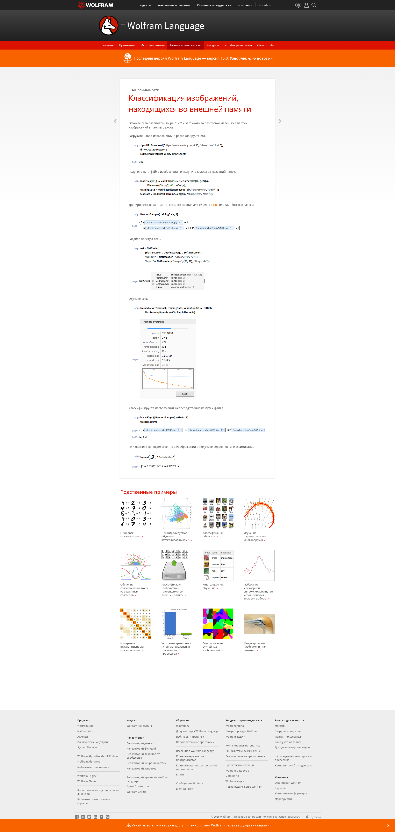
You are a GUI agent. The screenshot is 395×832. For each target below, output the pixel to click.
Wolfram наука (234, 781)
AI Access (82, 736)
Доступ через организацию (292, 747)
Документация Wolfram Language (197, 731)
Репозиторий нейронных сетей (146, 763)
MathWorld (232, 776)
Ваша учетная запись (288, 742)
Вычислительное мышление (243, 751)
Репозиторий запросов (141, 768)
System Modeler (87, 747)
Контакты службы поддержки (294, 765)
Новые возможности (185, 45)
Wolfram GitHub (136, 792)
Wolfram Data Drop (237, 770)
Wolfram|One (85, 726)
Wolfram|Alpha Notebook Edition (97, 756)
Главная (107, 45)
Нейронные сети (144, 90)
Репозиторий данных (140, 743)
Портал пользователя (288, 736)
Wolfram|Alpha (234, 726)
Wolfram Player (86, 781)
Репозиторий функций (141, 748)
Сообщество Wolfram (189, 783)
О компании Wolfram (288, 783)
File (215, 205)
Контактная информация (291, 793)
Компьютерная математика (242, 745)
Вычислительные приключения (245, 756)
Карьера (280, 788)
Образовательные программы (195, 742)
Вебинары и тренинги (190, 736)
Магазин (280, 726)
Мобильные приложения (93, 767)
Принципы (127, 45)
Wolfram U (182, 726)
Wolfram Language (163, 25)
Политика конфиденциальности (281, 816)
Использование (153, 45)
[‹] (115, 96)
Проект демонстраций (239, 765)
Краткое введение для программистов (190, 758)
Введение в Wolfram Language (195, 751)
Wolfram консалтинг (139, 726)
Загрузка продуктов (288, 731)
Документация (241, 45)
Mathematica (85, 731)
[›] (280, 96)
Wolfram (225, 816)
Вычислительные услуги (92, 742)
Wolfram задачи (235, 736)
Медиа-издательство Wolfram (243, 786)
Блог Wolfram (184, 788)
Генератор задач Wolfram (241, 731)
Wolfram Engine (87, 776)
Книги (180, 774)
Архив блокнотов (138, 786)
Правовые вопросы (246, 816)
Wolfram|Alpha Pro (89, 761)
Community (265, 45)
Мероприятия (283, 799)
